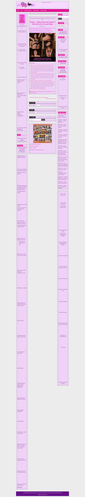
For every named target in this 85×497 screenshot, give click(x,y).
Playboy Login (44, 91)
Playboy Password (51, 91)
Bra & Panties (36, 18)
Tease (42, 19)
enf (36, 91)
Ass (31, 18)
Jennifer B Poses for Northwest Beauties (62, 136)
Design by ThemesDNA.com (42, 494)
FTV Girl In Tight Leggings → (51, 98)
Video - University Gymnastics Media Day (62, 147)
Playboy (42, 18)
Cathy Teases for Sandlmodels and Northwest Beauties (63, 164)
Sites (22, 10)
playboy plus (32, 92)
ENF (39, 18)
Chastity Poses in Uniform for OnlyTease (62, 187)
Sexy (51, 18)
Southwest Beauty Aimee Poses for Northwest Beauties (63, 178)
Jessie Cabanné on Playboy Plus (37, 73)
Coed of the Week (43, 10)
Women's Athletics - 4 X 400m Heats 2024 (62, 121)
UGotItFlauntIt (36, 10)
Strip (53, 18)
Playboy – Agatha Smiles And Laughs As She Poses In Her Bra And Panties (42, 23)
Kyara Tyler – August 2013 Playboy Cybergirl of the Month (42, 65)
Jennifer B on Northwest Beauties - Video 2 (63, 131)
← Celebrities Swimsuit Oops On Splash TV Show (38, 97)
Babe (33, 18)
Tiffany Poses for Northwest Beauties (62, 126)
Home (18, 10)
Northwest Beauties (27, 10)
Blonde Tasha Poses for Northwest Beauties (62, 116)
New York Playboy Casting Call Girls (38, 88)
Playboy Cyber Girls (47, 18)
